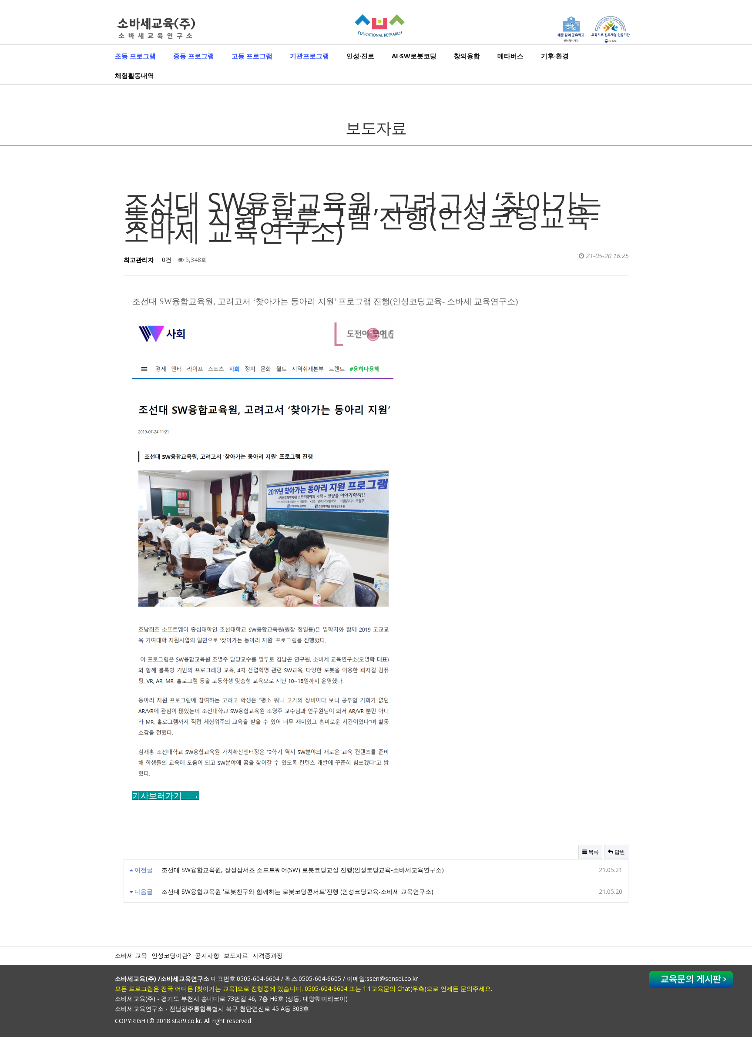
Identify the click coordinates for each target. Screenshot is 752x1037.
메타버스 (510, 55)
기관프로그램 (309, 55)
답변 (619, 852)
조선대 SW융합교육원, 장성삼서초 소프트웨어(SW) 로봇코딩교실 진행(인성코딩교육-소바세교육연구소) (302, 870)
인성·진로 (360, 55)
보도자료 (236, 955)
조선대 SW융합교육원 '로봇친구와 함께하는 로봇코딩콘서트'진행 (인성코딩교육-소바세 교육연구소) (297, 891)
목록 (593, 852)
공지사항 (207, 955)
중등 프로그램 (193, 55)
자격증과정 (267, 955)
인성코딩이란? (171, 955)
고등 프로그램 (252, 55)
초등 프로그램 (135, 55)
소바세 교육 (131, 955)
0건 (165, 259)
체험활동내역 (134, 75)
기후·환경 (555, 55)
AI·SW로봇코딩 (414, 55)
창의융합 (467, 55)
